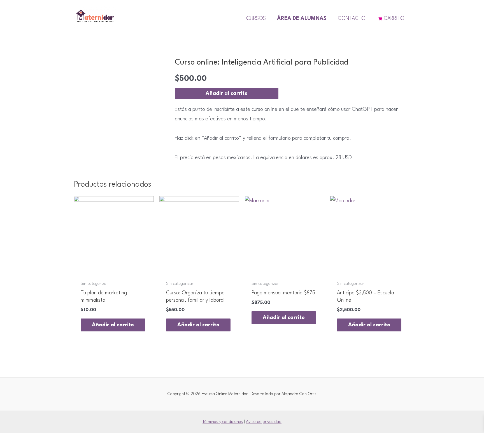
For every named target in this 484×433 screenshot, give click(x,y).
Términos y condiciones (223, 422)
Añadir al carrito (227, 93)
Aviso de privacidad (263, 422)
